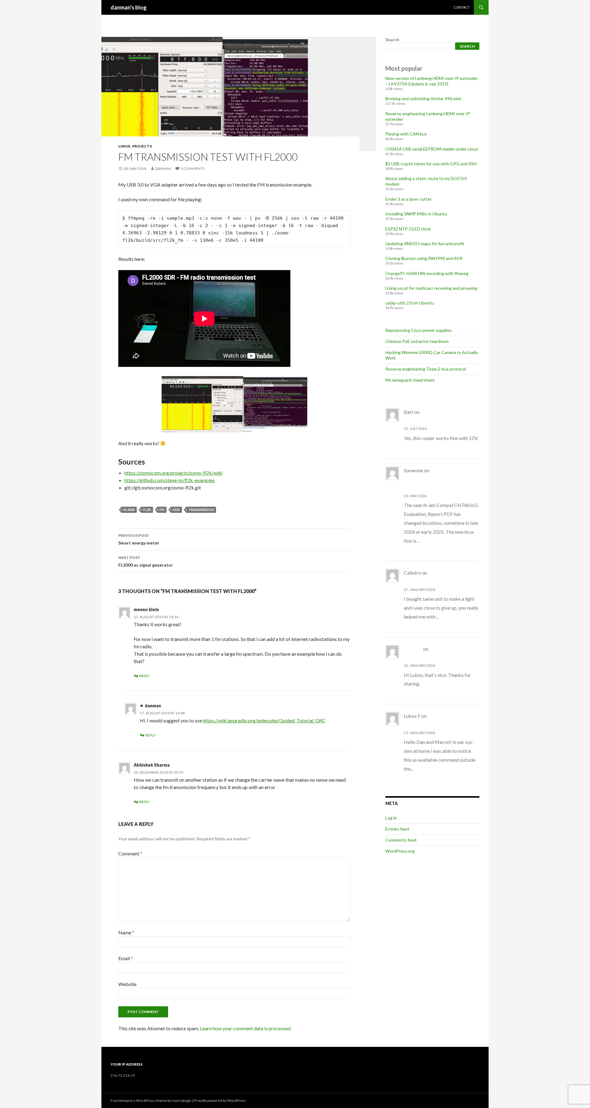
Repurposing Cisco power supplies (418, 330)
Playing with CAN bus (406, 133)
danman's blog (129, 7)
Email (125, 958)
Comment (130, 853)
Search (392, 39)
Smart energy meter (138, 539)
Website (127, 984)
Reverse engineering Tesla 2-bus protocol (425, 368)
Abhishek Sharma (152, 765)
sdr (176, 510)
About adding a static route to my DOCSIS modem (435, 479)
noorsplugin (181, 1100)
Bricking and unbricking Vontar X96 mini (423, 98)
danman (163, 168)
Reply (144, 676)
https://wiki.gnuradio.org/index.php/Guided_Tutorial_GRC (264, 720)
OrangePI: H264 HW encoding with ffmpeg (426, 273)
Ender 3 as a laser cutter (408, 199)
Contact (462, 7)
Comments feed (400, 840)
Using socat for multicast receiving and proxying (431, 288)
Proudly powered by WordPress (220, 1100)
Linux (124, 146)
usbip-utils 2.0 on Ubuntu (409, 302)
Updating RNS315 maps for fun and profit (424, 243)
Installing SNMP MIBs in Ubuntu (416, 213)
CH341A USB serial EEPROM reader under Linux (431, 148)
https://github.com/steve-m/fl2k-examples (169, 480)
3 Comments (192, 168)
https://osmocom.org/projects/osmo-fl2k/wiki (173, 473)
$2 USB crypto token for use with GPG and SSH (431, 163)
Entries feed (397, 828)
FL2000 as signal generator (145, 561)
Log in (391, 817)
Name (126, 932)
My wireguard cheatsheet (410, 380)
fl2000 (129, 510)
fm (161, 510)
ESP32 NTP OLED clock (408, 228)
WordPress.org (400, 851)
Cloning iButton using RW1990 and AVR (423, 258)
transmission (201, 510)
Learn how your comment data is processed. (245, 1028)
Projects (142, 146)
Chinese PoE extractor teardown (417, 341)
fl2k (147, 510)
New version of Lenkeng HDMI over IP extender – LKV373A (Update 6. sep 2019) (431, 81)
